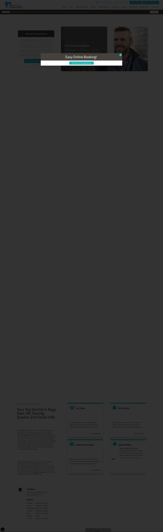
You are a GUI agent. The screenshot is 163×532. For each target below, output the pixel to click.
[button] (120, 55)
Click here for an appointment (81, 63)
